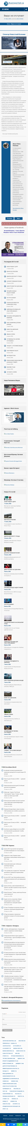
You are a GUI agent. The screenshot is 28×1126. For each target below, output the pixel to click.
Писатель (17, 1088)
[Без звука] (19, 394)
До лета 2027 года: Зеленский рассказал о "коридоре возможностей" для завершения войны (15, 879)
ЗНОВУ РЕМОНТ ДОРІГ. (12, 266)
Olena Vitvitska (8, 1053)
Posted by (17, 18)
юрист (5, 1108)
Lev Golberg (17, 1045)
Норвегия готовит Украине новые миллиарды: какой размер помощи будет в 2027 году (14, 857)
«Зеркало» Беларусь (12, 926)
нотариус (16, 1103)
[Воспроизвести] (6, 394)
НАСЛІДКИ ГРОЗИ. (11, 355)
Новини (6, 1081)
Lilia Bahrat (7, 1048)
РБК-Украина (10, 845)
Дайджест (20, 1063)
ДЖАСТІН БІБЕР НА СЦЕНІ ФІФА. (14, 286)
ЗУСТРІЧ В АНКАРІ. (11, 297)
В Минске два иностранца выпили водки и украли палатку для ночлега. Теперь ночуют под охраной (15, 961)
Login (26, 9)
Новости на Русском (10, 1086)
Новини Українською (10, 1083)
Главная (5, 1115)
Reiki (17, 1053)
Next (18, 218)
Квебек (14, 1071)
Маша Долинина (8, 1073)
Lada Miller (7, 1045)
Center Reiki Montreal (9, 1040)
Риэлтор (21, 1096)
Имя (3, 1019)
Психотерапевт (8, 1093)
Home (8, 24)
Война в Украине (8, 1063)
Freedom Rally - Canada (10, 1043)
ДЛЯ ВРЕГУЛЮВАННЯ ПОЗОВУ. (14, 281)
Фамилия (4, 1024)
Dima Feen (22, 1040)
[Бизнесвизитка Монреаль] (14, 3)
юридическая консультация (11, 1106)
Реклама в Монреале (9, 1096)
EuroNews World (11, 767)
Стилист (6, 1098)
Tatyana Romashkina (17, 1055)
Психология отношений (17, 1091)
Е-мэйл (4, 1014)
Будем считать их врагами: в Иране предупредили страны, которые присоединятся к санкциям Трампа (13, 901)
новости (6, 1103)
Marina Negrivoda (8, 1050)
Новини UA (18, 1115)
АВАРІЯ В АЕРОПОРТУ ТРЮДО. (14, 276)
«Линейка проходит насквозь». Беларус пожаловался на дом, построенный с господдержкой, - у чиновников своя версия (15, 978)
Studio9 (5, 1055)
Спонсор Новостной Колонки (14, 34)
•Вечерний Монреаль (9, 230)
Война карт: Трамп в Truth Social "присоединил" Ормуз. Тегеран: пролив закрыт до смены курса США (13, 794)
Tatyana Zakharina (9, 1058)
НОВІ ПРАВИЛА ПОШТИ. (12, 350)
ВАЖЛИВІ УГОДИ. (11, 367)
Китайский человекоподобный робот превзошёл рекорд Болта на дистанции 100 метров (15, 772)
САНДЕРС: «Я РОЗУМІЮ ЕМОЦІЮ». (15, 345)
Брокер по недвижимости (10, 1061)
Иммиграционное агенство (11, 1068)
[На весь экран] (22, 394)
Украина (15, 1098)
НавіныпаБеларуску (9, 1076)
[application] (14, 390)
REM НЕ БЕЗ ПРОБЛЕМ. (12, 271)
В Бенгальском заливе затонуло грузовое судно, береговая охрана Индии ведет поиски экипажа (14, 802)
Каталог (11, 1115)
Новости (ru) (7, 62)
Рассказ (18, 1093)
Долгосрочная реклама (10, 1066)
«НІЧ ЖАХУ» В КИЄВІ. (12, 372)
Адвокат (21, 1058)
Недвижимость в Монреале (11, 1078)
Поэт (5, 1091)
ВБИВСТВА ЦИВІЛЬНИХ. (12, 329)
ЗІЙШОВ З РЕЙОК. (11, 334)
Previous (9, 218)
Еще (24, 1115)
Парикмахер (7, 1088)
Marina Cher (17, 1048)
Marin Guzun (20, 1050)
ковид (5, 1101)
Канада (6, 1071)
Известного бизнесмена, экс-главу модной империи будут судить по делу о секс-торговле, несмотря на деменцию (14, 969)
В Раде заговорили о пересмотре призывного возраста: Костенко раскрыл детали (14, 916)
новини (13, 1101)
